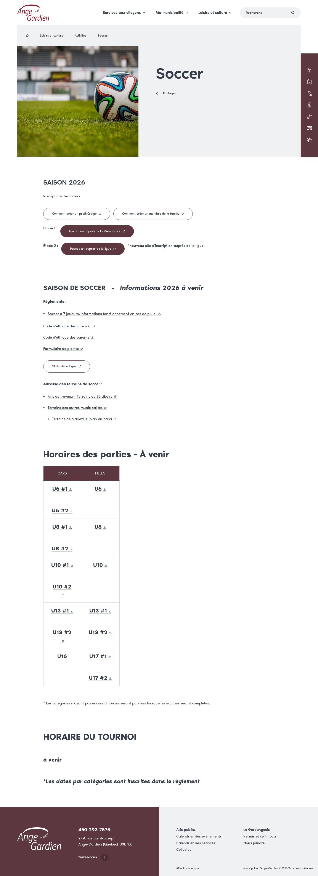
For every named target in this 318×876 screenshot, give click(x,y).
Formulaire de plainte (61, 348)
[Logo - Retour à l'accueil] (33, 13)
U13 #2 (98, 632)
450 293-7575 (94, 829)
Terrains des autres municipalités (75, 407)
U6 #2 (60, 510)
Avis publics (186, 829)
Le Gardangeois (256, 829)
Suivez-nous (87, 857)
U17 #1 (98, 656)
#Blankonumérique (187, 868)
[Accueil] (27, 35)
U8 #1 (59, 527)
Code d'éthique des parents (66, 337)
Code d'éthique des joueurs (67, 326)
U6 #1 (59, 488)
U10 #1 (60, 565)
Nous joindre (254, 843)
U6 (98, 488)
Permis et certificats (259, 836)
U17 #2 (98, 678)
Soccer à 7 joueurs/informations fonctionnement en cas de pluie (102, 314)
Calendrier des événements (199, 836)
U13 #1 (60, 610)
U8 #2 (60, 548)
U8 (98, 527)
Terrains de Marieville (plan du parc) (82, 419)
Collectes (183, 849)
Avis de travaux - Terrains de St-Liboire (80, 396)
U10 (98, 565)
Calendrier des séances (195, 843)
